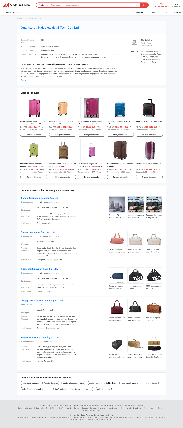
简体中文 (44, 408)
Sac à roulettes (60, 389)
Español (77, 408)
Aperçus (140, 405)
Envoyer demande (34, 135)
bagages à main (151, 383)
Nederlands (137, 408)
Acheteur (139, 13)
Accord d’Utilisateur (71, 405)
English (36, 408)
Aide (153, 13)
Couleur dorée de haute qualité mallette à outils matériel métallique (61, 123)
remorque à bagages (30, 383)
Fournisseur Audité (51, 202)
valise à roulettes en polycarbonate (36, 389)
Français (68, 408)
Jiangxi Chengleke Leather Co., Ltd (39, 198)
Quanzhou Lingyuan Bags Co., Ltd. (39, 269)
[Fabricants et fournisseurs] (16, 5)
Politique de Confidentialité (89, 405)
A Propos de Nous (46, 405)
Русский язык (112, 408)
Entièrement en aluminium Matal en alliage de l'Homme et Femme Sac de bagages (33, 123)
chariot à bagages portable (73, 383)
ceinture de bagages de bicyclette (102, 383)
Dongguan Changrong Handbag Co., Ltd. (42, 300)
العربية (129, 408)
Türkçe (160, 408)
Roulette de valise (51, 383)
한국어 (122, 408)
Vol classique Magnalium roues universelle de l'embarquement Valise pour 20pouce (90, 166)
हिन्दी (145, 408)
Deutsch (85, 408)
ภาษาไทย (152, 408)
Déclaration (58, 405)
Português (93, 408)
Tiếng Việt (84, 410)
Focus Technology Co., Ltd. (90, 415)
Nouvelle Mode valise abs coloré (148, 164)
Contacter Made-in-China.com (111, 405)
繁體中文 (53, 408)
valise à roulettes (103, 389)
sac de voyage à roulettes (82, 389)
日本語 (61, 408)
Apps (163, 13)
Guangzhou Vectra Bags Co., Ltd (38, 232)
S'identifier (176, 7)
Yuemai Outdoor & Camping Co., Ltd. (40, 337)
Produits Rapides (129, 405)
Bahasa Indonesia (96, 410)
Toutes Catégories (13, 13)
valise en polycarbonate (130, 383)
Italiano (102, 408)
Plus (113, 54)
